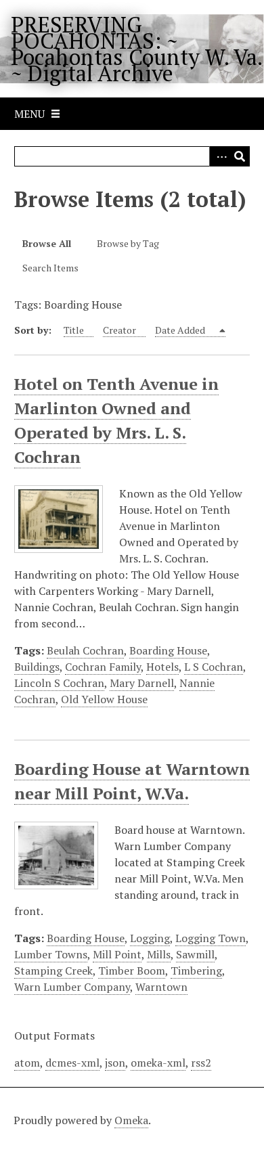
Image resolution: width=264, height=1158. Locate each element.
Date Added (181, 330)
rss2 (201, 1062)
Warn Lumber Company (72, 986)
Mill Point (117, 954)
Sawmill (195, 954)
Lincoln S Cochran (59, 682)
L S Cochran (213, 666)
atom (27, 1062)
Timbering (196, 970)
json (115, 1062)
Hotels (162, 666)
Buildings (37, 666)
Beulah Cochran (85, 650)
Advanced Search (219, 156)
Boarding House (168, 650)
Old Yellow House (104, 699)
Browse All (46, 243)
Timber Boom (131, 970)
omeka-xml (158, 1062)
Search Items (50, 267)
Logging (150, 938)
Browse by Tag (128, 243)
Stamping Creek (53, 970)
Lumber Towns (50, 954)
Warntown (161, 986)
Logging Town (210, 938)
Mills (159, 954)
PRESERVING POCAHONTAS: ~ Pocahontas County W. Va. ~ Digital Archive (136, 48)
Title (74, 330)
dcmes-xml (72, 1062)
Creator (119, 330)
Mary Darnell (142, 682)
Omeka (131, 1120)
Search (239, 156)
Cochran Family (103, 666)
